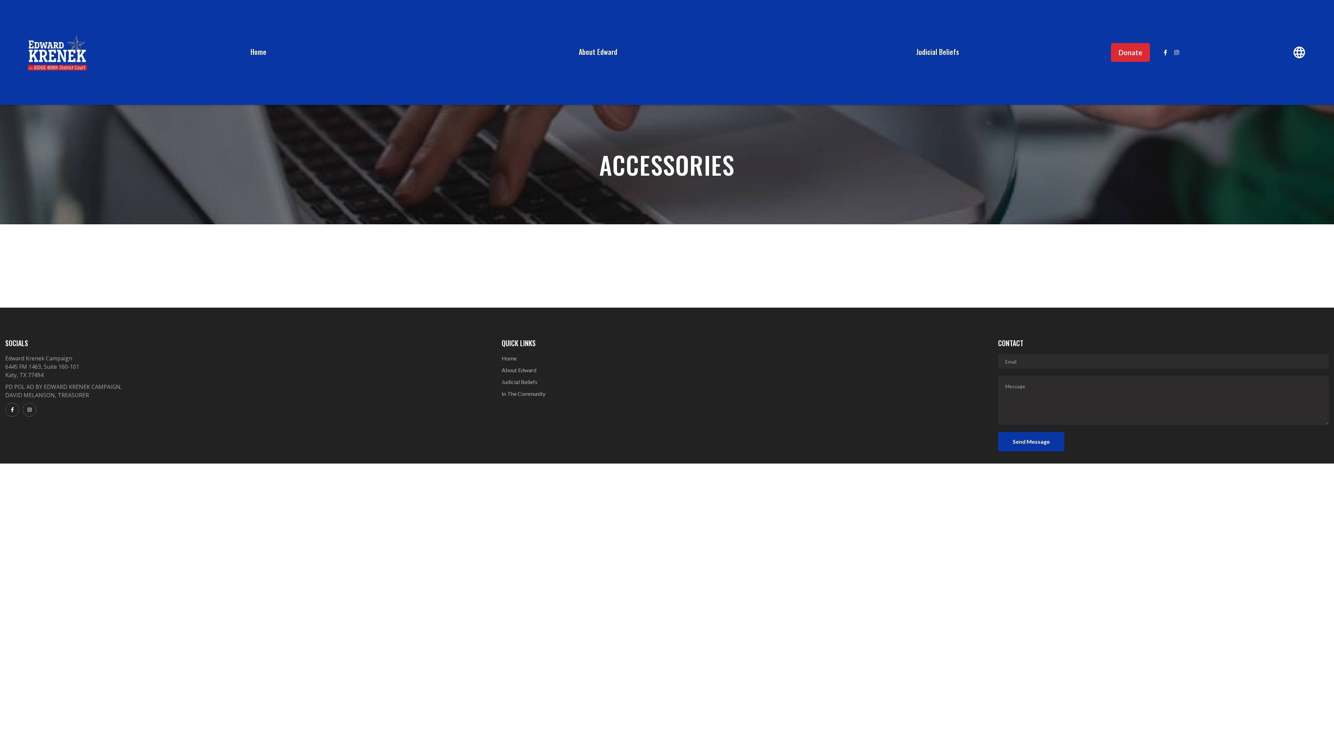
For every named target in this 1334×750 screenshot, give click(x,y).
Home (258, 52)
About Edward (598, 52)
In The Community (523, 393)
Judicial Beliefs (937, 52)
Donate (1130, 52)
